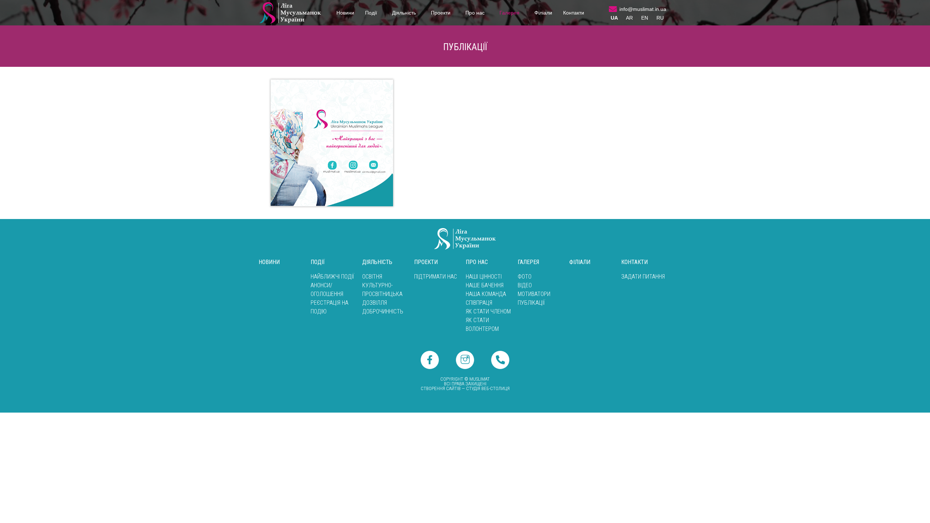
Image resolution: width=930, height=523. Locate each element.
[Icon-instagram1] (465, 359)
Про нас (475, 13)
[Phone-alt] (500, 359)
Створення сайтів (441, 388)
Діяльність (404, 13)
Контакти (573, 13)
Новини (345, 13)
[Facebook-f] (429, 359)
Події (371, 13)
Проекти (440, 13)
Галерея (509, 13)
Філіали (543, 13)
